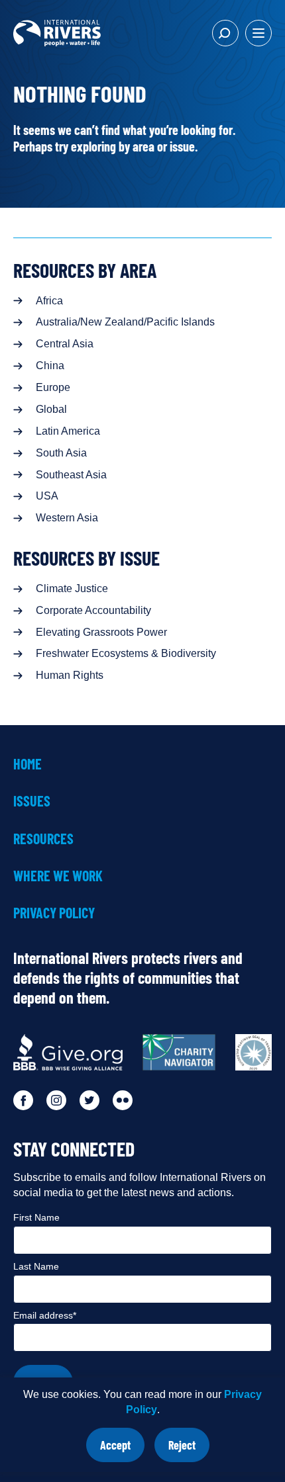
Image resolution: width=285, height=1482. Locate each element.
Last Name (36, 1266)
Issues (31, 800)
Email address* (44, 1315)
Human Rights (69, 675)
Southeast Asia (71, 474)
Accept (122, 1450)
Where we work (58, 875)
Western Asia (67, 517)
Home (27, 763)
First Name (36, 1217)
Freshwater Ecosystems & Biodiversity (126, 653)
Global (51, 409)
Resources (43, 838)
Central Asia (64, 343)
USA (47, 495)
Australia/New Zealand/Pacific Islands (125, 321)
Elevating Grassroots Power (101, 632)
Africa (49, 300)
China (50, 365)
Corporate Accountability (93, 610)
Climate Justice (72, 588)
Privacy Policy (54, 912)
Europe (53, 387)
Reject (188, 1450)
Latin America (68, 431)
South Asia (61, 452)
